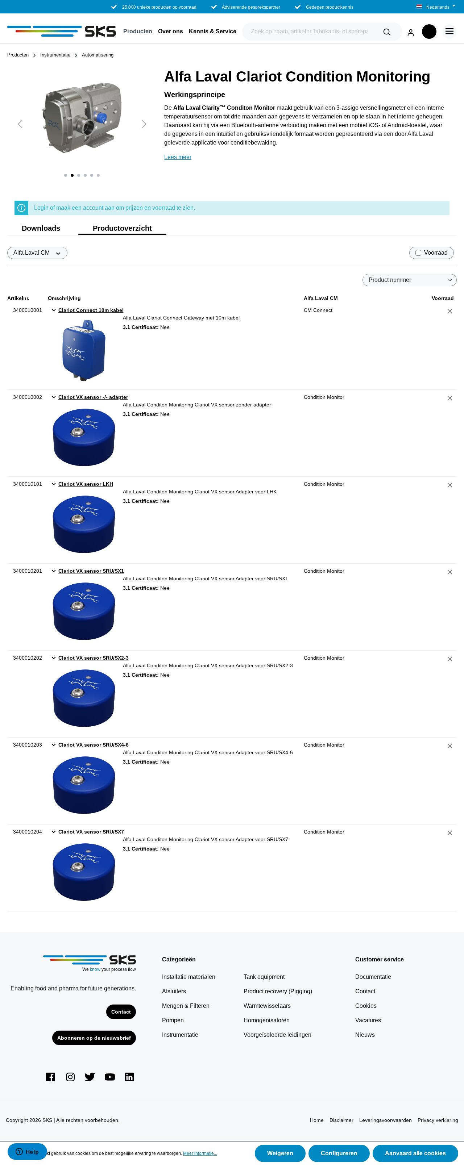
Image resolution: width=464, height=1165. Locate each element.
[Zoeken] (386, 31)
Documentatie (373, 977)
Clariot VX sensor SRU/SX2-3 (93, 658)
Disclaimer (341, 1120)
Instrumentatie (180, 1035)
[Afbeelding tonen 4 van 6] (85, 175)
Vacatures (368, 1020)
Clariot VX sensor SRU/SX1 (91, 571)
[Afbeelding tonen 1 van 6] (65, 175)
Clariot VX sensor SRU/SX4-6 (93, 745)
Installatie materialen (188, 977)
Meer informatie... (200, 1153)
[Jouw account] (410, 31)
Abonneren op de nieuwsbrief (94, 1038)
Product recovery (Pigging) (278, 991)
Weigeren (280, 1153)
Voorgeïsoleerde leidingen (277, 1035)
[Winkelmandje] (429, 31)
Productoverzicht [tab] (122, 228)
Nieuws (365, 1035)
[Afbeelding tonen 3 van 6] (78, 175)
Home (317, 1120)
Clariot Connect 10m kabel (91, 310)
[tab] (41, 228)
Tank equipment (264, 977)
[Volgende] (144, 124)
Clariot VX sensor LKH (85, 484)
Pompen (173, 1020)
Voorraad (436, 253)
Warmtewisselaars (267, 1006)
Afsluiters (174, 991)
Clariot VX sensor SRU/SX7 (91, 832)
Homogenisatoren (267, 1020)
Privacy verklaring (438, 1120)
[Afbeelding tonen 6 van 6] (98, 175)
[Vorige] (19, 124)
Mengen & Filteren (186, 1006)
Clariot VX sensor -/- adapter (93, 397)
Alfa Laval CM (32, 253)
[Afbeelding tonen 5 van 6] (91, 175)
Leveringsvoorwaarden (385, 1120)
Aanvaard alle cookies (415, 1153)
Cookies (366, 1006)
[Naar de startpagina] (61, 31)
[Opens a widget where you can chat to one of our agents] (27, 1152)
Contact (121, 1012)
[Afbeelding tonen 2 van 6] (72, 175)
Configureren (339, 1153)
